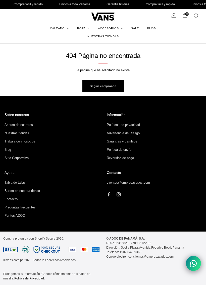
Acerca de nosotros (19, 125)
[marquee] (103, 4)
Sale (135, 28)
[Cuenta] (173, 15)
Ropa (81, 28)
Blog (151, 28)
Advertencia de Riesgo (123, 133)
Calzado (57, 28)
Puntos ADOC (15, 215)
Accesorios (108, 28)
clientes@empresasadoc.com (128, 182)
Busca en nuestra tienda (22, 191)
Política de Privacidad (29, 278)
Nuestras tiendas (17, 133)
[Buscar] (195, 15)
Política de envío (119, 150)
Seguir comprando (103, 86)
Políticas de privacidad (123, 125)
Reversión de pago (120, 158)
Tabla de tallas (15, 182)
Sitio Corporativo (17, 158)
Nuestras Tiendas (103, 36)
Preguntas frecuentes (20, 207)
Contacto (11, 199)
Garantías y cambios (122, 141)
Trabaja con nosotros (20, 141)
